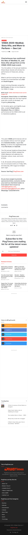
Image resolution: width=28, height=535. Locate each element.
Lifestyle (4, 510)
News (3, 514)
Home (4, 37)
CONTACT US (5, 495)
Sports (3, 516)
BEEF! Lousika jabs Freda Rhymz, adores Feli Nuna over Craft (20, 268)
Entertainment (9, 37)
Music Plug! (5, 512)
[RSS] (10, 532)
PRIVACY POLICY (6, 486)
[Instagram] (18, 532)
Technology (5, 519)
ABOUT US (4, 483)
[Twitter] (14, 532)
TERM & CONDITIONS (7, 490)
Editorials (4, 505)
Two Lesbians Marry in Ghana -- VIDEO (17, 415)
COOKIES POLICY (6, 488)
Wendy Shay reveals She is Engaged (16, 418)
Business (4, 503)
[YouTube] (16, 532)
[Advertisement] (14, 19)
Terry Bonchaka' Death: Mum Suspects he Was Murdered (7, 276)
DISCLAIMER (5, 492)
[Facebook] (12, 532)
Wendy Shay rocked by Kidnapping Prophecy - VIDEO (7, 268)
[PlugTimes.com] (6, 2)
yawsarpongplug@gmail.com (10, 188)
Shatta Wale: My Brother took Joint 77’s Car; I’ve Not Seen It (21, 285)
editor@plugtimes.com (8, 186)
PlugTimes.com (5, 51)
